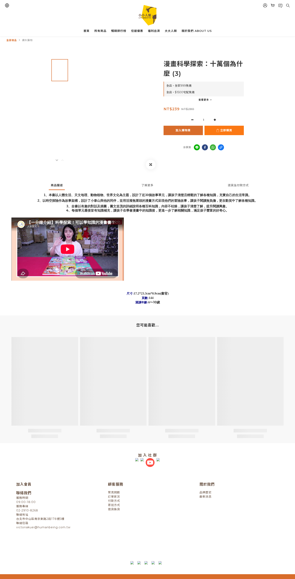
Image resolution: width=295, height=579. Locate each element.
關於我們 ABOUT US (197, 31)
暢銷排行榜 (118, 31)
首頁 (86, 31)
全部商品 (11, 40)
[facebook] (205, 147)
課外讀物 (27, 40)
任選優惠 (137, 31)
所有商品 (100, 31)
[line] (197, 147)
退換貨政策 (107, 545)
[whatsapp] (213, 147)
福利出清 (154, 31)
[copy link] (221, 147)
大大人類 (171, 31)
